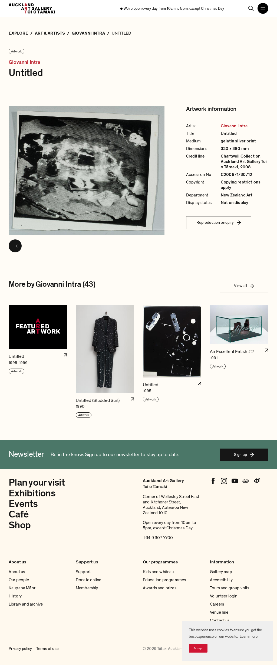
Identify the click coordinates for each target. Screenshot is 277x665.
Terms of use (47, 648)
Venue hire (219, 612)
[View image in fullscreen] (15, 245)
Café (19, 514)
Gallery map (221, 572)
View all (240, 285)
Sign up (240, 454)
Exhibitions (32, 493)
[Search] (251, 8)
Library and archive (26, 604)
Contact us (220, 620)
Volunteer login (223, 596)
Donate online (88, 580)
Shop (20, 525)
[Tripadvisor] (245, 481)
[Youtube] (235, 481)
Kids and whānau (158, 572)
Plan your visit (37, 482)
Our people (19, 580)
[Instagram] (224, 481)
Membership (87, 588)
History (15, 596)
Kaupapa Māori (22, 588)
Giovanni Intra (25, 62)
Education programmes (164, 580)
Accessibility (221, 580)
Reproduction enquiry (215, 222)
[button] (38, 362)
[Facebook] (213, 481)
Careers (217, 604)
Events (23, 503)
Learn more (249, 636)
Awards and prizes (159, 588)
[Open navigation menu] (263, 8)
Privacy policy (20, 648)
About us (17, 572)
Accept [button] (198, 648)
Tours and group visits (229, 588)
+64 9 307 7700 (158, 538)
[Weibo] (256, 481)
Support (83, 572)
